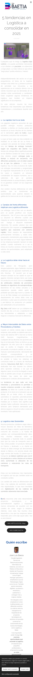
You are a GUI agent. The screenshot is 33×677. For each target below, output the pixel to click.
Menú (31, 2)
